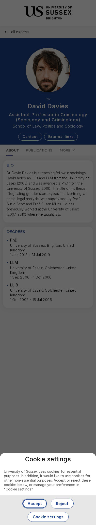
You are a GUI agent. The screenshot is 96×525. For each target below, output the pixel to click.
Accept (35, 503)
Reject (62, 503)
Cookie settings (48, 516)
